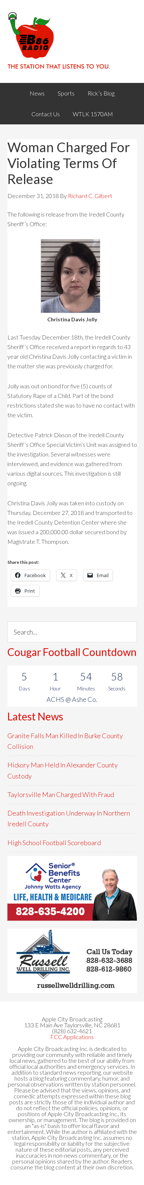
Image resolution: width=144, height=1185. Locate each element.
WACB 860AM (72, 41)
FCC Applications (72, 1036)
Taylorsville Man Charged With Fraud (60, 794)
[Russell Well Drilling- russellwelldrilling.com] (72, 961)
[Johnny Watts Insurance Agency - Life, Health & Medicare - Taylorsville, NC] (72, 888)
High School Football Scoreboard (54, 842)
